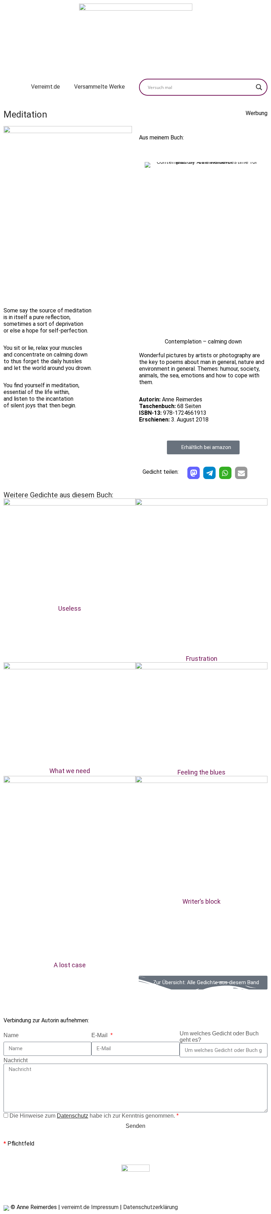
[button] (193, 473)
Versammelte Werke (99, 86)
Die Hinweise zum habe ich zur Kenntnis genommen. (94, 1116)
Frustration (201, 658)
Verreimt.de (45, 86)
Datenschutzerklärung (150, 1207)
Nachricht (16, 1060)
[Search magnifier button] (259, 87)
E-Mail (100, 1035)
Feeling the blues (201, 772)
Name (11, 1035)
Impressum (105, 1207)
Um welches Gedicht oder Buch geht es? (219, 1036)
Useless (69, 608)
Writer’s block (201, 901)
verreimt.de (75, 1207)
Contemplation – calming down (203, 341)
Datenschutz (72, 1116)
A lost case (70, 965)
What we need (69, 771)
